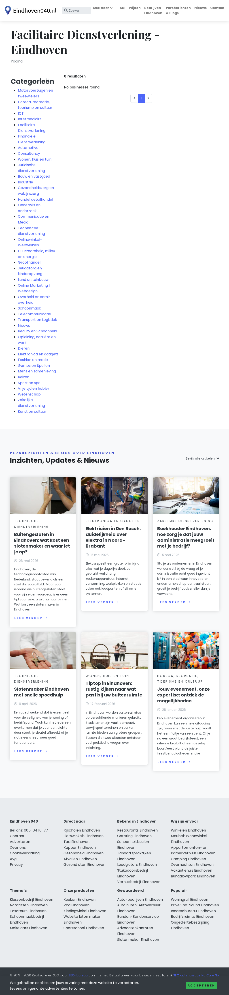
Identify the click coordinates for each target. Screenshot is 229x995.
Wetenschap (29, 394)
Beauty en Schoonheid (37, 331)
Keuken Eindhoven (79, 899)
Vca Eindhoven (76, 905)
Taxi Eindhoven (76, 841)
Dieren (24, 348)
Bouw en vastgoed (34, 176)
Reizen (23, 377)
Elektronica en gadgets (38, 354)
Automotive (28, 147)
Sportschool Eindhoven (84, 928)
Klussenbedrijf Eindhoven (31, 899)
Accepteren (201, 985)
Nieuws (200, 8)
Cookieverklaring (25, 853)
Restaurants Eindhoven (137, 830)
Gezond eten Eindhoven (84, 864)
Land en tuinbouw (33, 279)
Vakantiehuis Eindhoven (191, 870)
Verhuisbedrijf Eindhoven (138, 881)
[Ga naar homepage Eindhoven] (29, 10)
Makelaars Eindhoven (28, 928)
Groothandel (29, 262)
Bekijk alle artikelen (200, 458)
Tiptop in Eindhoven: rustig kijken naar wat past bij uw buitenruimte (114, 689)
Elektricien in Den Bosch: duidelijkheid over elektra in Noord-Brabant (113, 537)
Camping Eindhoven (188, 859)
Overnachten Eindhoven (192, 864)
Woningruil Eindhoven (189, 899)
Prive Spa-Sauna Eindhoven (195, 905)
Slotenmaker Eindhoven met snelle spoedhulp (41, 692)
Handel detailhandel (35, 199)
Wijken (135, 8)
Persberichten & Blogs (178, 10)
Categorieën (32, 81)
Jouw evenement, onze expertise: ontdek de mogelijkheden (183, 695)
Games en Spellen (34, 365)
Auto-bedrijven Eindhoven (140, 899)
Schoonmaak (29, 308)
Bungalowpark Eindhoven (193, 876)
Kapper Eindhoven (80, 847)
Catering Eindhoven (134, 835)
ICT (21, 113)
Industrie (25, 182)
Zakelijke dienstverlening (185, 521)
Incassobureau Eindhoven (193, 910)
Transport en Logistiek (37, 319)
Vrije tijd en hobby (33, 388)
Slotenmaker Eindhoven (138, 939)
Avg (13, 859)
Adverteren (20, 841)
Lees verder (28, 618)
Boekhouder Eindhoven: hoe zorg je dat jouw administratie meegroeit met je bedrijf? (185, 537)
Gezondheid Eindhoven (84, 853)
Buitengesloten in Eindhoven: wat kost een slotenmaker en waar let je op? (42, 543)
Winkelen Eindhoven (188, 830)
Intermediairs (29, 119)
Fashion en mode (33, 359)
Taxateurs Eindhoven (28, 910)
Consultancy (29, 153)
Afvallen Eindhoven (80, 859)
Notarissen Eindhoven (29, 905)
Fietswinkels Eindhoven (84, 835)
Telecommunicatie (34, 314)
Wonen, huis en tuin (34, 159)
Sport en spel (29, 382)
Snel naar (101, 8)
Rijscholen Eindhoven (82, 830)
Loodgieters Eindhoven (137, 864)
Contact (217, 8)
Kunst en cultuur (32, 411)
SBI (122, 8)
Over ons (18, 847)
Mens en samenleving (37, 371)
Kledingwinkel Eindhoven (85, 910)
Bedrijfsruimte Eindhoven (192, 916)
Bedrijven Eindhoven (153, 10)
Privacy (16, 864)
